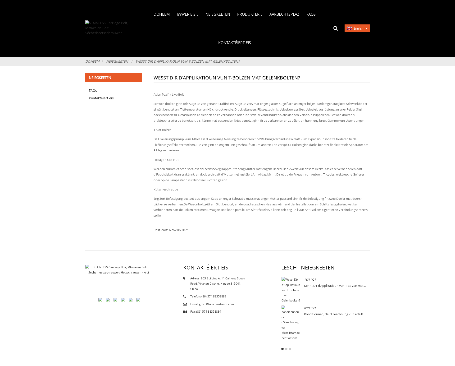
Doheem (92, 61)
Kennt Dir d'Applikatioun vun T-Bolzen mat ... (335, 285)
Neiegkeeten (117, 61)
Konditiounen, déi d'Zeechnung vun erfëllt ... (335, 314)
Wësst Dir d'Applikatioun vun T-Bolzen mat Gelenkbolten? (188, 61)
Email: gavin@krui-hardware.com (212, 304)
